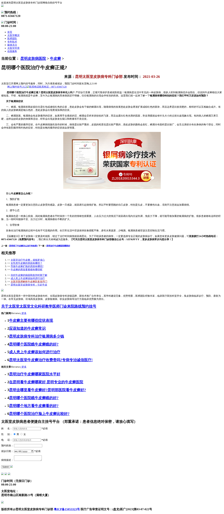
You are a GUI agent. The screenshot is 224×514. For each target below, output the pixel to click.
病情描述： (7, 460)
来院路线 (74, 306)
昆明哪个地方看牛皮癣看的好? (34, 406)
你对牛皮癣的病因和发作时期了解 (29, 275)
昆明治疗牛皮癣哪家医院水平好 (34, 374)
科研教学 (45, 306)
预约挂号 (89, 306)
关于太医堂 (10, 306)
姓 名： (6, 428)
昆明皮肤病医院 (33, 58)
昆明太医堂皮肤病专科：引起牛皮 (29, 284)
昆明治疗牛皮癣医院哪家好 (58, 246)
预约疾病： (7, 445)
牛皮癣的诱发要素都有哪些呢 (26, 269)
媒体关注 (12, 45)
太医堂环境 (13, 48)
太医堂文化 (29, 306)
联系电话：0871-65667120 (37, 86)
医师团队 (12, 38)
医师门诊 (59, 306)
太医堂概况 (13, 35)
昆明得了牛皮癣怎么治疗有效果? (23, 246)
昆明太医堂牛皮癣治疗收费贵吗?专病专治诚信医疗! (51, 360)
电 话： (6, 440)
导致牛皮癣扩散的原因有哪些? (27, 266)
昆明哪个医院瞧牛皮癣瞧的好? (34, 344)
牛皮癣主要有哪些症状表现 (31, 320)
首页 (9, 32)
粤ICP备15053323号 (67, 509)
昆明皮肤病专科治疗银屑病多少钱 (36, 336)
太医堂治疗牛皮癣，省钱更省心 (28, 260)
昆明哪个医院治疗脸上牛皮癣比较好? (39, 414)
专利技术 (12, 41)
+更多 (23, 313)
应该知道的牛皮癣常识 (27, 328)
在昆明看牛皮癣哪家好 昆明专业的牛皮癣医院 (46, 382)
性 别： (6, 434)
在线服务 (12, 51)
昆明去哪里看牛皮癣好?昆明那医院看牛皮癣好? (47, 390)
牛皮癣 (55, 58)
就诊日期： (7, 451)
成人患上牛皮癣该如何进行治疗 (28, 278)
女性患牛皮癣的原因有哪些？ (26, 263)
